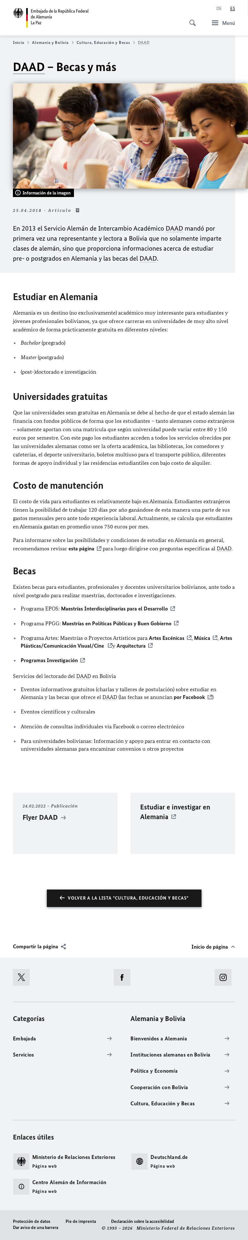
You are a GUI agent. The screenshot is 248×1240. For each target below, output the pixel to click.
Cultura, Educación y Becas (103, 42)
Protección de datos (31, 1221)
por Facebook (189, 697)
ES (232, 8)
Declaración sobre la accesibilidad (142, 1221)
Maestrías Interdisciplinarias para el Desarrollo (114, 608)
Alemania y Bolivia (50, 42)
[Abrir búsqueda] (190, 19)
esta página (81, 548)
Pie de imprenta (81, 1221)
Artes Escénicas (166, 638)
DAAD (144, 42)
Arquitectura (131, 645)
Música (202, 638)
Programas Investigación (49, 660)
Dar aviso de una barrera (35, 1227)
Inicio (18, 42)
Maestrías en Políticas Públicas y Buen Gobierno (116, 623)
